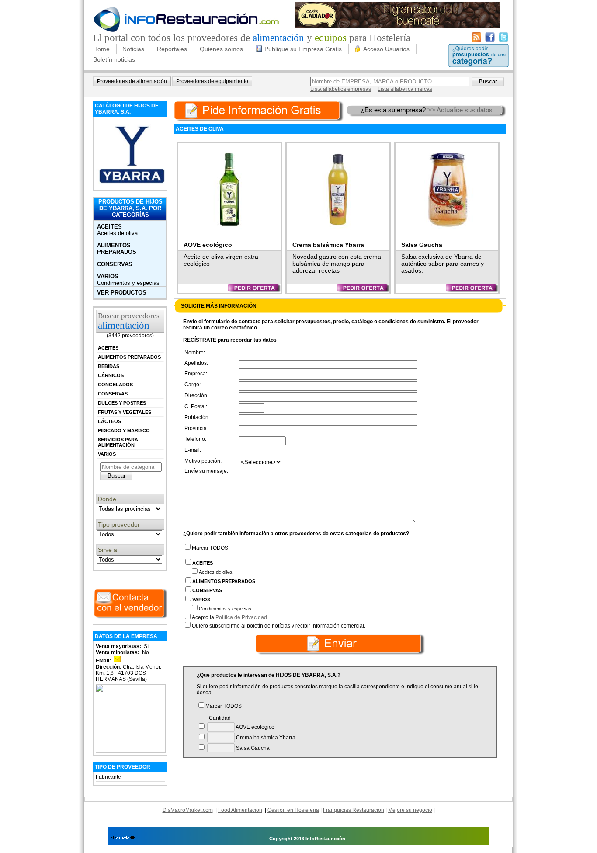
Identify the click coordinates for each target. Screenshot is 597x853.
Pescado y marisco (124, 430)
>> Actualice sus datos (460, 110)
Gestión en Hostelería (293, 810)
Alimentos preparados (116, 248)
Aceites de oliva (117, 233)
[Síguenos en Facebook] (490, 40)
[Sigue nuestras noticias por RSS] (476, 40)
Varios (107, 276)
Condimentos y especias (128, 283)
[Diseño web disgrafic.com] (123, 839)
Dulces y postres (122, 403)
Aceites (109, 226)
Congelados (115, 384)
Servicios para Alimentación (118, 442)
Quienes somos (221, 48)
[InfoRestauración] (186, 31)
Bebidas (108, 366)
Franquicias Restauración (353, 810)
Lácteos (109, 421)
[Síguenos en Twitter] (503, 40)
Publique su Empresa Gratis (303, 48)
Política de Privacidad (241, 617)
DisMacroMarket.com (188, 810)
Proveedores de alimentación (132, 81)
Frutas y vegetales (124, 412)
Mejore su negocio (410, 810)
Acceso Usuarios (386, 48)
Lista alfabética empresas (340, 89)
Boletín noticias (114, 59)
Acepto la (229, 617)
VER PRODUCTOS (121, 292)
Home (101, 48)
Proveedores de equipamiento (212, 81)
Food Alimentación (240, 810)
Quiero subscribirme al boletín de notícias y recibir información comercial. (278, 626)
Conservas (114, 264)
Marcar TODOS (210, 548)
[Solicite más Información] (259, 110)
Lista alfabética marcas (405, 89)
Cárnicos (111, 375)
